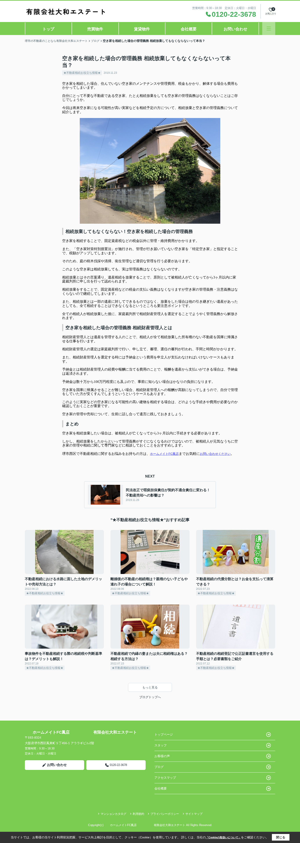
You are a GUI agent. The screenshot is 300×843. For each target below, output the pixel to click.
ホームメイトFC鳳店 (164, 454)
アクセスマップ (165, 777)
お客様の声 (162, 756)
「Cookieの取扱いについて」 (223, 837)
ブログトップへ (150, 697)
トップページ (163, 734)
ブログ (159, 767)
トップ (48, 29)
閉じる (280, 837)
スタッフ (160, 745)
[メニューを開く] (268, 28)
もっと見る (150, 687)
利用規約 (138, 813)
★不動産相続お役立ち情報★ (82, 72)
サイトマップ (193, 813)
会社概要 (189, 29)
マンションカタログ (113, 813)
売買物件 (95, 29)
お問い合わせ (235, 29)
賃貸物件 (142, 29)
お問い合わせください (215, 454)
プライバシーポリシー (164, 813)
